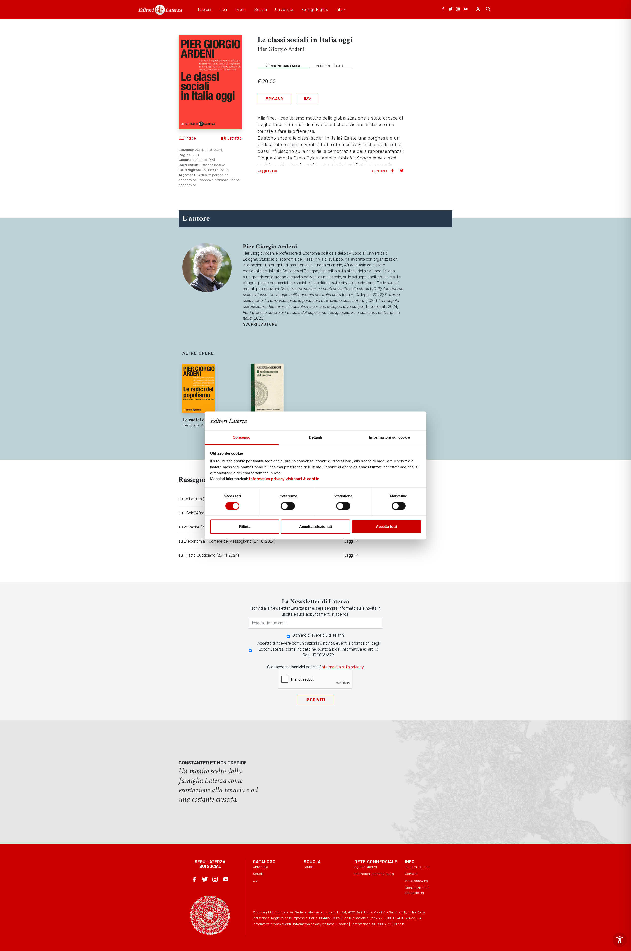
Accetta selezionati (315, 526)
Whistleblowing (416, 880)
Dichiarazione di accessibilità (417, 890)
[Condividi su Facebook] (393, 171)
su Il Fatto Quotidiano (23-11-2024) (209, 555)
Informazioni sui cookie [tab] (389, 437)
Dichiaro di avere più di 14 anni (318, 635)
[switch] (288, 506)
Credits (399, 924)
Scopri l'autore (260, 324)
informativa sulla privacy (342, 667)
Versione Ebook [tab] (329, 66)
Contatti (411, 874)
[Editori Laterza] (160, 9)
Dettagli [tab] (315, 437)
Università (260, 867)
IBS (307, 98)
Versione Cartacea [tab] (282, 66)
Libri (256, 880)
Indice (191, 138)
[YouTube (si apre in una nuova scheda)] (465, 9)
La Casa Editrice (417, 867)
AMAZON (275, 98)
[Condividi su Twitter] (402, 171)
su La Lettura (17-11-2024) (201, 499)
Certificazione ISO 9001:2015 (371, 924)
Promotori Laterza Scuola (374, 874)
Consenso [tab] (241, 437)
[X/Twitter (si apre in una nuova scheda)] (450, 9)
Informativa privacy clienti (272, 924)
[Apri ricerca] (488, 9)
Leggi (349, 541)
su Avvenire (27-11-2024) (200, 527)
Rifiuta (244, 526)
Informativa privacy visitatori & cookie (284, 479)
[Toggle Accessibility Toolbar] (619, 939)
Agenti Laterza (365, 867)
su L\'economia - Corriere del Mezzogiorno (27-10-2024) (227, 541)
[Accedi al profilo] (478, 9)
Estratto (234, 138)
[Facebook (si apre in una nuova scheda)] (443, 9)
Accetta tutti (386, 526)
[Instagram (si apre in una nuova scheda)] (458, 9)
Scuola (258, 874)
